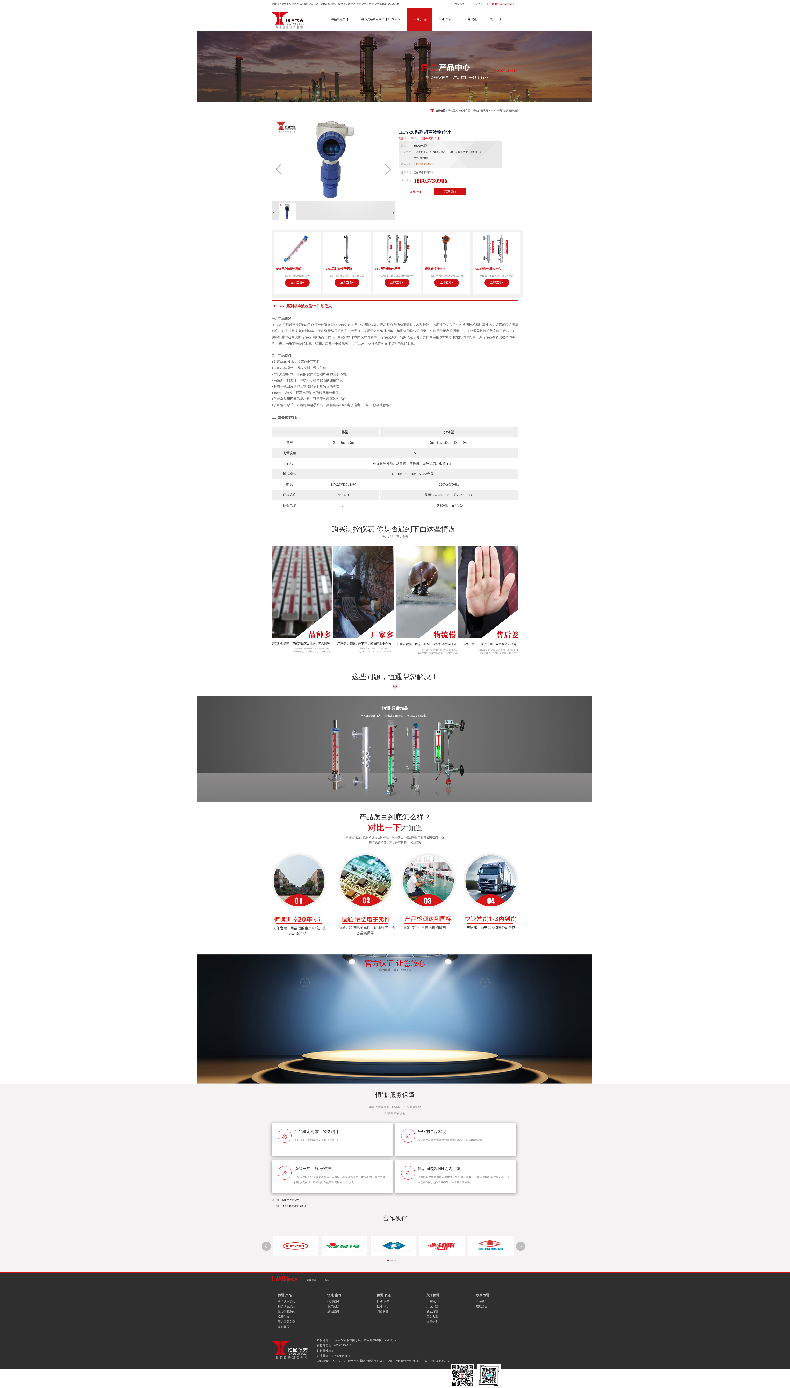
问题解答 (382, 1311)
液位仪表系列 (480, 110)
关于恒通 (495, 19)
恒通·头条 (383, 1301)
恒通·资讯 (470, 19)
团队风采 (432, 1316)
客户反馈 (333, 1306)
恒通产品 (465, 110)
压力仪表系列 (286, 1311)
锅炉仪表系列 (286, 1306)
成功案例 (333, 1311)
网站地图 (460, 3)
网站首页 (453, 110)
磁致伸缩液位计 (290, 1199)
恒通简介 (432, 1301)
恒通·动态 (383, 1306)
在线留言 (482, 1306)
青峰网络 (311, 1280)
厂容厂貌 (432, 1306)
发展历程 (432, 1311)
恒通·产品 (419, 19)
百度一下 (330, 1280)
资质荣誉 (432, 1321)
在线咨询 (478, 3)
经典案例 (333, 1301)
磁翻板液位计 (340, 19)
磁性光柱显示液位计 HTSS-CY (380, 19)
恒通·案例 (445, 19)
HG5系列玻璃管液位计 (293, 1206)
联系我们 (450, 191)
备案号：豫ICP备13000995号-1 (432, 1360)
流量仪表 (283, 1316)
